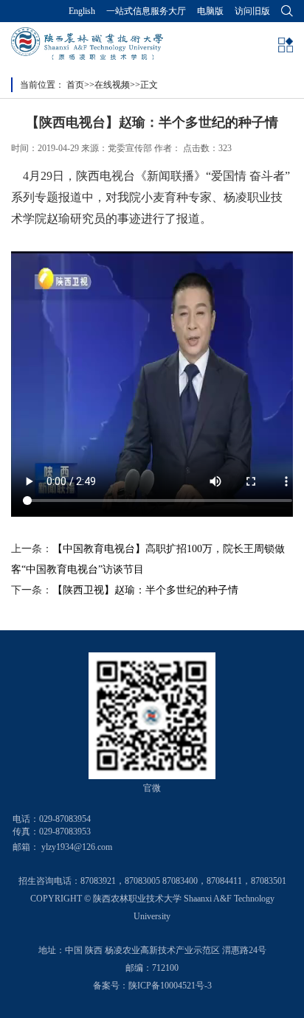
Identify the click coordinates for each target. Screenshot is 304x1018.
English (82, 11)
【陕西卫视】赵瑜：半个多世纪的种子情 (145, 590)
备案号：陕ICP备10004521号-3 (152, 985)
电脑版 (210, 11)
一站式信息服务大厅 (146, 11)
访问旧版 (252, 11)
